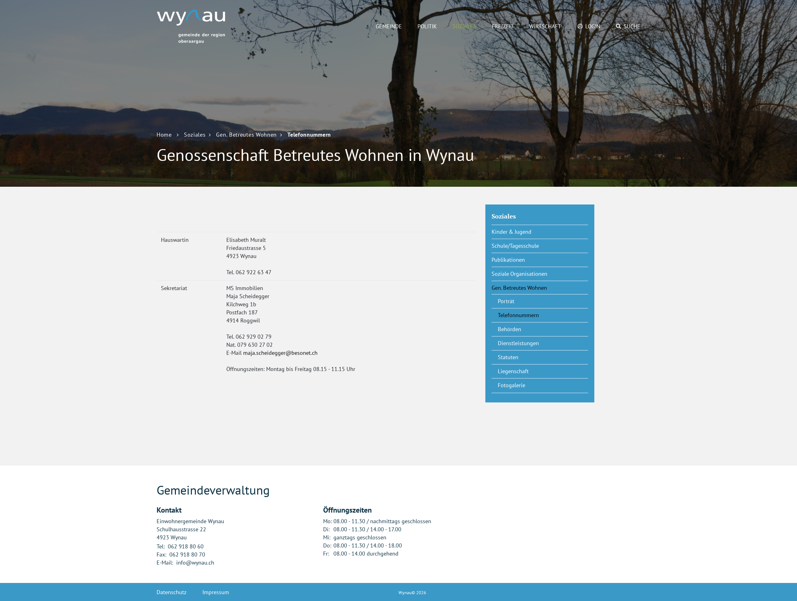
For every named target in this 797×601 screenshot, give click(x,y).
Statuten (508, 357)
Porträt (506, 301)
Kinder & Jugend (511, 231)
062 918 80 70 (187, 554)
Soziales (464, 26)
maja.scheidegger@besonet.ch (280, 352)
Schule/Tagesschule (515, 245)
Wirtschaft (545, 26)
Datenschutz (171, 592)
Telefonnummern (534, 315)
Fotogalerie (511, 385)
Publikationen (508, 259)
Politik (427, 26)
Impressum (215, 592)
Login (592, 26)
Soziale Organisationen (519, 273)
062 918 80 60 (186, 546)
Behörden (509, 329)
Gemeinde (389, 26)
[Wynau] (191, 26)
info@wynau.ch (195, 562)
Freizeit (503, 26)
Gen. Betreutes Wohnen (519, 287)
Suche (632, 26)
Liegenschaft (513, 371)
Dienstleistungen (518, 343)
